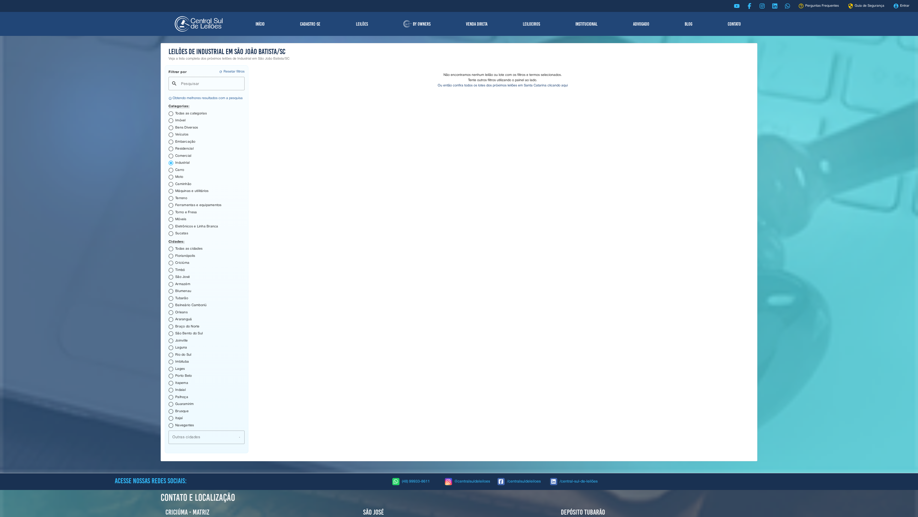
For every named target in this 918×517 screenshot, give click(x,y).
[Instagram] (762, 6)
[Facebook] (749, 6)
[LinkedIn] (775, 6)
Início (260, 24)
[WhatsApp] (787, 6)
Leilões (362, 24)
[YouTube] (737, 6)
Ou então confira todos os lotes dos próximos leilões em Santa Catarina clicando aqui (503, 85)
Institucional (586, 24)
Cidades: (177, 241)
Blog (688, 24)
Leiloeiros (531, 24)
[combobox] (206, 437)
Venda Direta (476, 24)
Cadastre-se (310, 24)
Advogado (641, 24)
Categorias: (179, 106)
